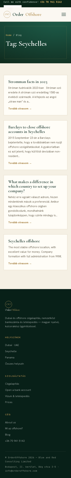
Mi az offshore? (14, 428)
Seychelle (11, 351)
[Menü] (63, 14)
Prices (8, 402)
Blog (7, 434)
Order (23, 14)
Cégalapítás (12, 383)
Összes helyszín (14, 363)
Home (9, 35)
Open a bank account (18, 390)
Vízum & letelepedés (17, 396)
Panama (9, 357)
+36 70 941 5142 (51, 1)
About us (10, 422)
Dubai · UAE (12, 345)
